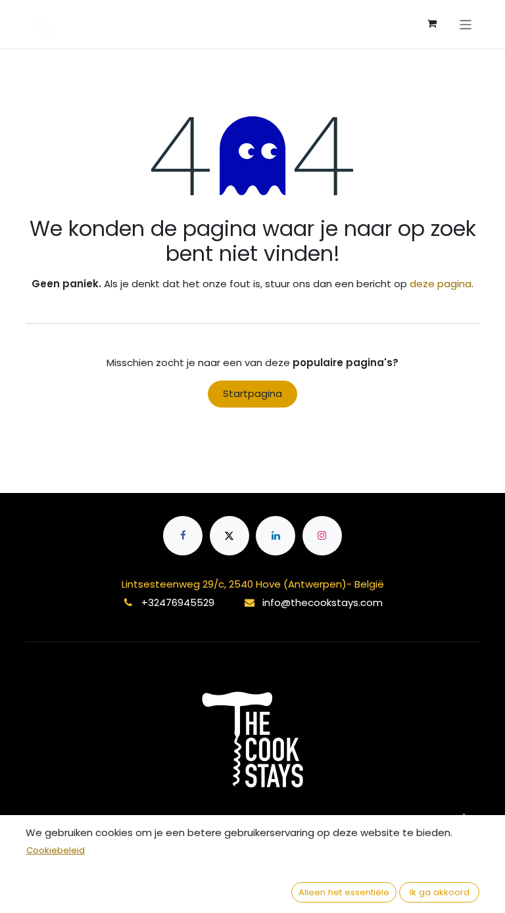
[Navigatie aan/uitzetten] (466, 23)
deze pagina (440, 284)
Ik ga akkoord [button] (439, 892)
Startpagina (252, 393)
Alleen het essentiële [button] (344, 892)
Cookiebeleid (55, 850)
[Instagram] (322, 535)
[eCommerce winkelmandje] (432, 24)
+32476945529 (177, 602)
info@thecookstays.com (322, 602)
